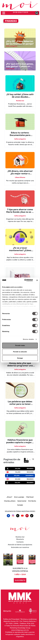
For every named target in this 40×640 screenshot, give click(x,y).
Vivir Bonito (32, 501)
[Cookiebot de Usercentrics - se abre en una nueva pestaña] (25, 280)
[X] (17, 515)
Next (26, 461)
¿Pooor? (9, 497)
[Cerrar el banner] (37, 280)
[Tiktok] (31, 515)
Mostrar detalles (28, 339)
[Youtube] (22, 516)
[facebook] (8, 515)
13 (33, 459)
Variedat (20, 505)
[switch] (35, 319)
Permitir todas (20, 345)
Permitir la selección (20, 352)
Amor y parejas (19, 497)
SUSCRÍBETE (20, 580)
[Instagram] (13, 516)
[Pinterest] (27, 515)
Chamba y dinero (9, 501)
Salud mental (21, 501)
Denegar (20, 358)
